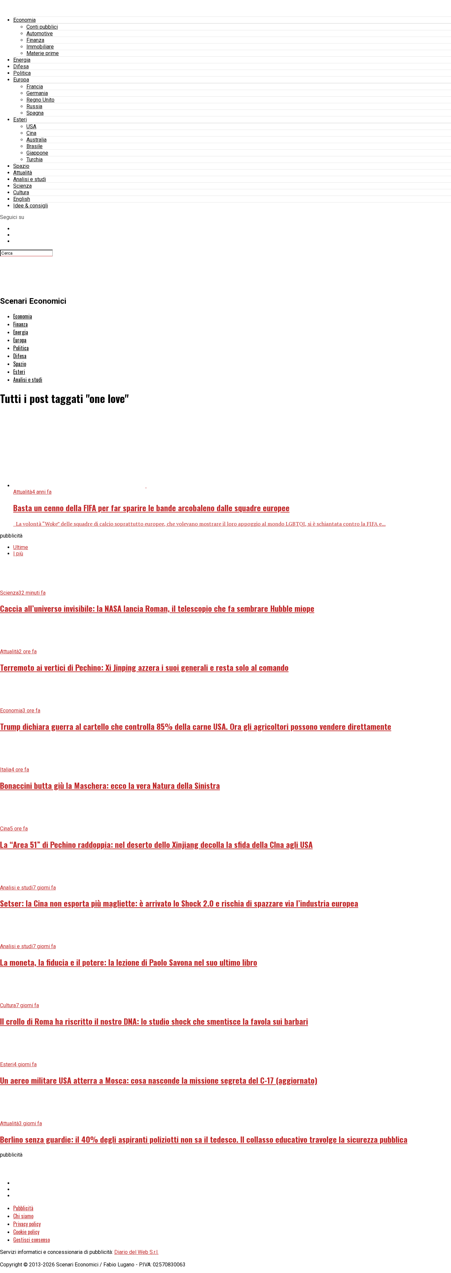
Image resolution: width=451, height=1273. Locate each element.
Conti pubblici (42, 27)
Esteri (20, 119)
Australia (36, 140)
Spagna (35, 113)
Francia (34, 86)
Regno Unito (40, 100)
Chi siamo (23, 1216)
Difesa (21, 66)
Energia (21, 60)
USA (31, 126)
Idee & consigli (30, 205)
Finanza (35, 40)
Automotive (39, 33)
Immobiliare (40, 47)
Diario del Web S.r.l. (136, 1252)
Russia (34, 106)
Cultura (21, 192)
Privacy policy (27, 1224)
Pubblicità (23, 1208)
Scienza (22, 186)
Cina (31, 133)
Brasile (34, 146)
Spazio (21, 166)
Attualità (22, 173)
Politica (22, 73)
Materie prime (42, 53)
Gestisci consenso (31, 1240)
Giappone (37, 153)
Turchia (34, 159)
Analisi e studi (29, 179)
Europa (21, 80)
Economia (24, 20)
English (21, 199)
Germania (37, 93)
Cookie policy (26, 1232)
